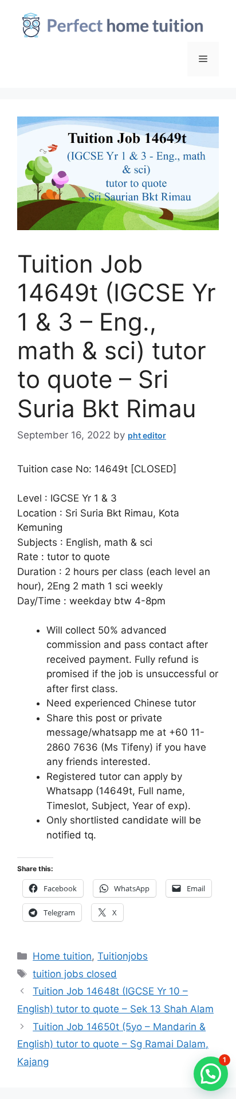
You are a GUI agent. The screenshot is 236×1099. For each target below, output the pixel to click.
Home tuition (62, 956)
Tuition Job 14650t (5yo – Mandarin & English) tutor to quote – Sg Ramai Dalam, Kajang (113, 1044)
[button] (211, 1074)
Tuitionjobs (122, 956)
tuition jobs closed (75, 974)
